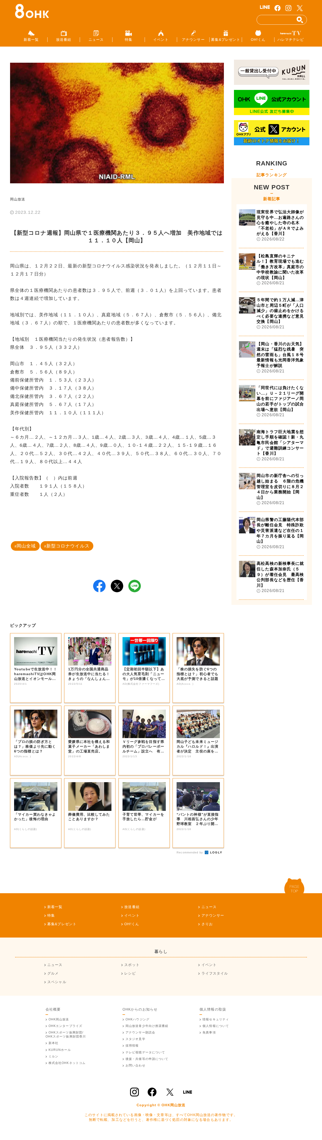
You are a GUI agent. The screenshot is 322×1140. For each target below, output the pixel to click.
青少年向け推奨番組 (147, 1026)
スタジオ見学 (135, 1039)
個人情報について (216, 1026)
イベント (131, 915)
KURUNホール (60, 1050)
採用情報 (132, 1045)
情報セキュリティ (216, 1019)
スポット (131, 965)
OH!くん (131, 924)
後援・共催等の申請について (147, 1059)
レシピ (130, 973)
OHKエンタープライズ (65, 1026)
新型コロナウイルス (68, 545)
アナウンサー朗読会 (140, 1032)
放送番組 (131, 907)
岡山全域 (26, 545)
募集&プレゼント (61, 924)
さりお (207, 924)
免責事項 (209, 1032)
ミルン (53, 1056)
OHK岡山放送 (59, 1019)
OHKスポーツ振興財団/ (66, 1034)
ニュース (209, 907)
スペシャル (56, 982)
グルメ (53, 973)
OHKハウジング (137, 1019)
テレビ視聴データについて (145, 1052)
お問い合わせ (135, 1065)
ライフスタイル (215, 973)
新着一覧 (54, 907)
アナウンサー (213, 915)
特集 (51, 915)
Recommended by (190, 852)
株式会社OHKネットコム (67, 1063)
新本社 (53, 1043)
